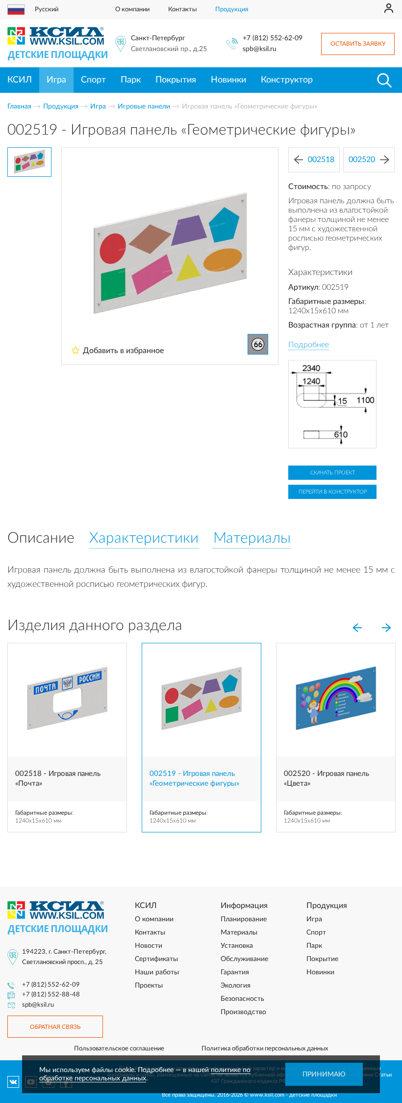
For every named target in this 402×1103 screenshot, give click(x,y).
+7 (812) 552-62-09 (272, 38)
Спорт (93, 80)
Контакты (182, 9)
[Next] (386, 627)
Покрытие (322, 959)
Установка (237, 945)
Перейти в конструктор (333, 492)
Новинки (228, 80)
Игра (56, 80)
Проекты (149, 985)
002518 (321, 160)
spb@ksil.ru (259, 49)
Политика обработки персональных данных (264, 1049)
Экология (236, 985)
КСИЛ (19, 80)
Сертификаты (156, 959)
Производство (243, 1012)
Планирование (244, 919)
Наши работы (157, 972)
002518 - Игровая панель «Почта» (57, 778)
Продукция (231, 9)
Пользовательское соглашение (119, 1049)
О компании (132, 9)
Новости (148, 945)
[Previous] (357, 627)
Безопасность (242, 998)
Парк (131, 80)
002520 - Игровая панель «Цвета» (326, 778)
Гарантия (235, 972)
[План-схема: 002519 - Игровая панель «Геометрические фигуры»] (332, 404)
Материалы (239, 932)
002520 (362, 160)
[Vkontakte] (13, 1082)
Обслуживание (244, 959)
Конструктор (287, 80)
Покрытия (175, 80)
